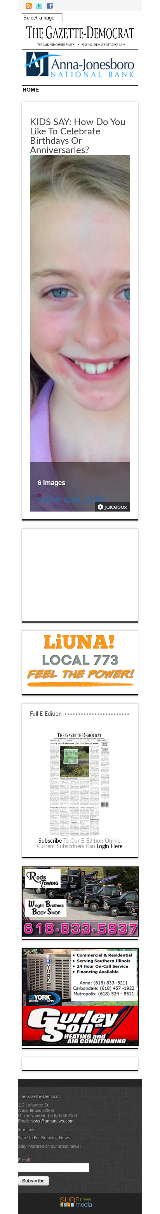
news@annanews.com (51, 1121)
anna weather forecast (80, 614)
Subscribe (50, 841)
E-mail (25, 1160)
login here (109, 846)
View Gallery (72, 500)
